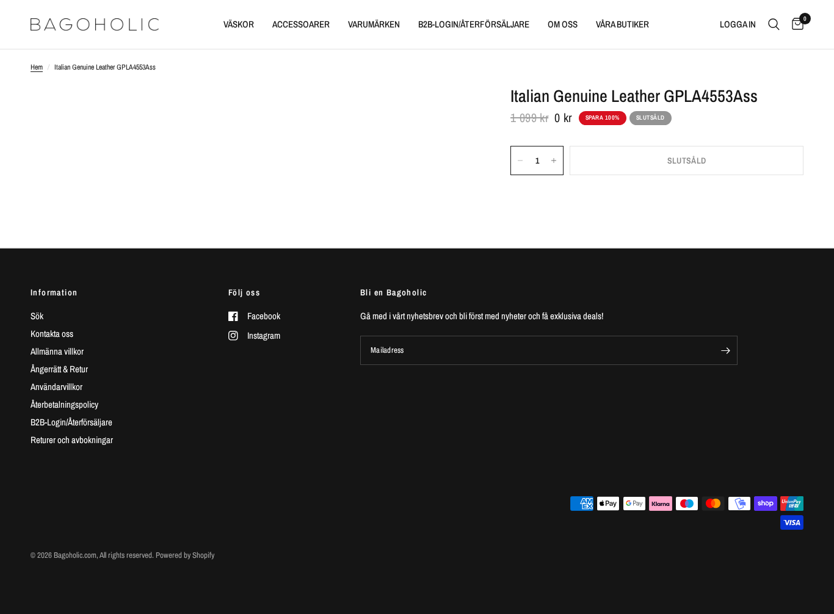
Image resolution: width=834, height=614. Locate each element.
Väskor (238, 24)
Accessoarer (301, 24)
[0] (794, 24)
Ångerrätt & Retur (59, 369)
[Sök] (774, 24)
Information (54, 292)
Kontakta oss (52, 333)
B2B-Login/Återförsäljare (71, 422)
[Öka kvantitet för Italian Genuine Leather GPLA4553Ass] (554, 160)
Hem (37, 67)
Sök (37, 315)
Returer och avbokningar (72, 439)
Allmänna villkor (57, 351)
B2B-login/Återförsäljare (473, 24)
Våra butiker (622, 24)
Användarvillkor (56, 386)
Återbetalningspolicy (64, 404)
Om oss (563, 24)
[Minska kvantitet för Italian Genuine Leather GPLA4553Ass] (520, 160)
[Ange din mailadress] (725, 350)
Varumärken (374, 24)
